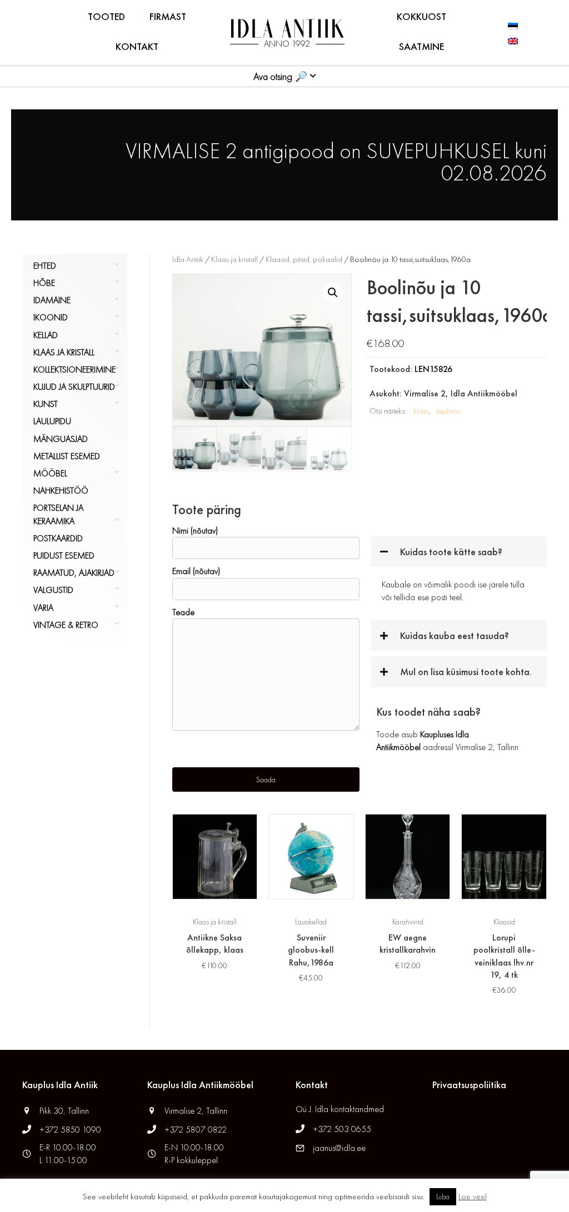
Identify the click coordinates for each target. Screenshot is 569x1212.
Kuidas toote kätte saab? (451, 551)
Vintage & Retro (65, 625)
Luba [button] (443, 1196)
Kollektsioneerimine (74, 369)
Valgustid (53, 590)
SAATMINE (421, 46)
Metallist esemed (66, 456)
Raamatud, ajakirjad (73, 573)
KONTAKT (137, 46)
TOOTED (106, 16)
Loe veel (472, 1196)
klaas (421, 411)
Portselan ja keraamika (58, 514)
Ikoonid (50, 317)
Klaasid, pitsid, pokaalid (304, 259)
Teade (183, 612)
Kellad (45, 335)
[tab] (459, 551)
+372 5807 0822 (195, 1129)
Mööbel (50, 473)
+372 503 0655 (342, 1129)
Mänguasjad (60, 439)
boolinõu (448, 411)
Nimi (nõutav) (195, 530)
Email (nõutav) (196, 571)
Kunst (45, 404)
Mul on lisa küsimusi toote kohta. (466, 671)
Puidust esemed (63, 555)
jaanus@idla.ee (339, 1148)
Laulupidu (52, 421)
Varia (43, 607)
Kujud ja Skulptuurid (74, 387)
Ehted (44, 265)
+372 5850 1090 (71, 1129)
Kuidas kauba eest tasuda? (454, 635)
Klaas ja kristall (63, 352)
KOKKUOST (421, 16)
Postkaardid (58, 538)
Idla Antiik (187, 259)
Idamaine (52, 300)
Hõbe (44, 283)
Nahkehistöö (60, 490)
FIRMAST (167, 16)
